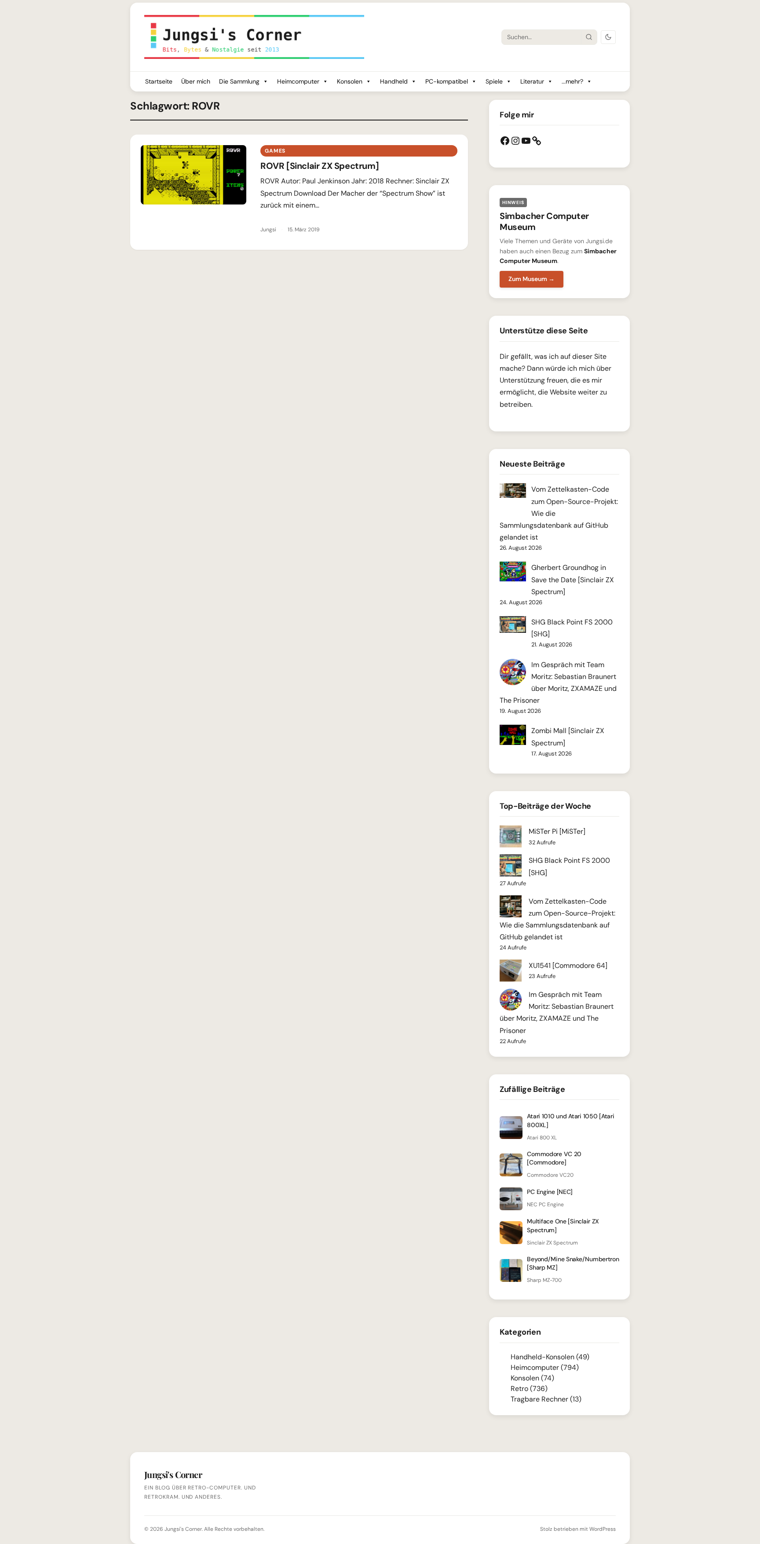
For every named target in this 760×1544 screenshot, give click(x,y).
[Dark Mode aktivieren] (608, 37)
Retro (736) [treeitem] (529, 1388)
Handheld (394, 81)
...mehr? (572, 81)
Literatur (532, 81)
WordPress (602, 1529)
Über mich (195, 81)
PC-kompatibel (446, 81)
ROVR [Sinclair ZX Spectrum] (319, 166)
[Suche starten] (589, 37)
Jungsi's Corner (183, 1529)
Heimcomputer (298, 81)
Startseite (158, 81)
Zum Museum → (531, 279)
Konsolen (349, 81)
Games (275, 150)
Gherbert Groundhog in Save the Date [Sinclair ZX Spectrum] (572, 579)
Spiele (494, 81)
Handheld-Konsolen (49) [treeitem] (550, 1356)
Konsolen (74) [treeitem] (532, 1378)
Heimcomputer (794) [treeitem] (545, 1367)
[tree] (559, 1378)
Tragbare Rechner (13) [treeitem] (546, 1399)
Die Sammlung (239, 81)
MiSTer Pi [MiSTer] (557, 831)
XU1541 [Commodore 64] (568, 965)
